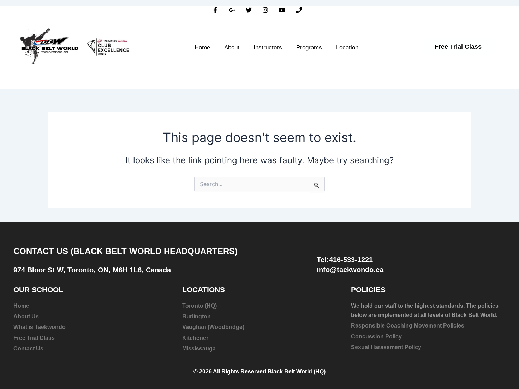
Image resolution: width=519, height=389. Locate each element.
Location (347, 47)
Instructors (267, 47)
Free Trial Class (34, 338)
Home (202, 47)
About (231, 47)
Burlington (196, 316)
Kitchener (195, 338)
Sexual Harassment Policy (386, 347)
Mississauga (199, 349)
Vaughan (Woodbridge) (213, 327)
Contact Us (28, 349)
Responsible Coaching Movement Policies (407, 326)
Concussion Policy (376, 337)
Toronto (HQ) (199, 306)
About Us (26, 316)
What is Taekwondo (39, 327)
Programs (309, 47)
